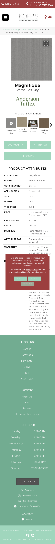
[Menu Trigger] (5, 17)
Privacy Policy (38, 539)
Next (51, 123)
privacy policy (32, 269)
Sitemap (49, 539)
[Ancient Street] (33, 123)
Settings (27, 284)
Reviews (26, 408)
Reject (34, 278)
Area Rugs (27, 379)
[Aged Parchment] (22, 122)
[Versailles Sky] (11, 123)
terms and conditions (18, 272)
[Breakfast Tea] (44, 123)
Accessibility (8, 539)
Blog (26, 402)
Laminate (27, 361)
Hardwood (27, 355)
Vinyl (27, 367)
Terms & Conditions (22, 539)
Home (6, 29)
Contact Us (15, 145)
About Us (27, 396)
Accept (20, 278)
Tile (27, 373)
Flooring (15, 29)
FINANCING (40, 145)
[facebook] (28, 535)
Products (33, 29)
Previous (4, 123)
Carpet (24, 29)
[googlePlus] (23, 535)
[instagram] (33, 535)
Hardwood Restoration (27, 414)
